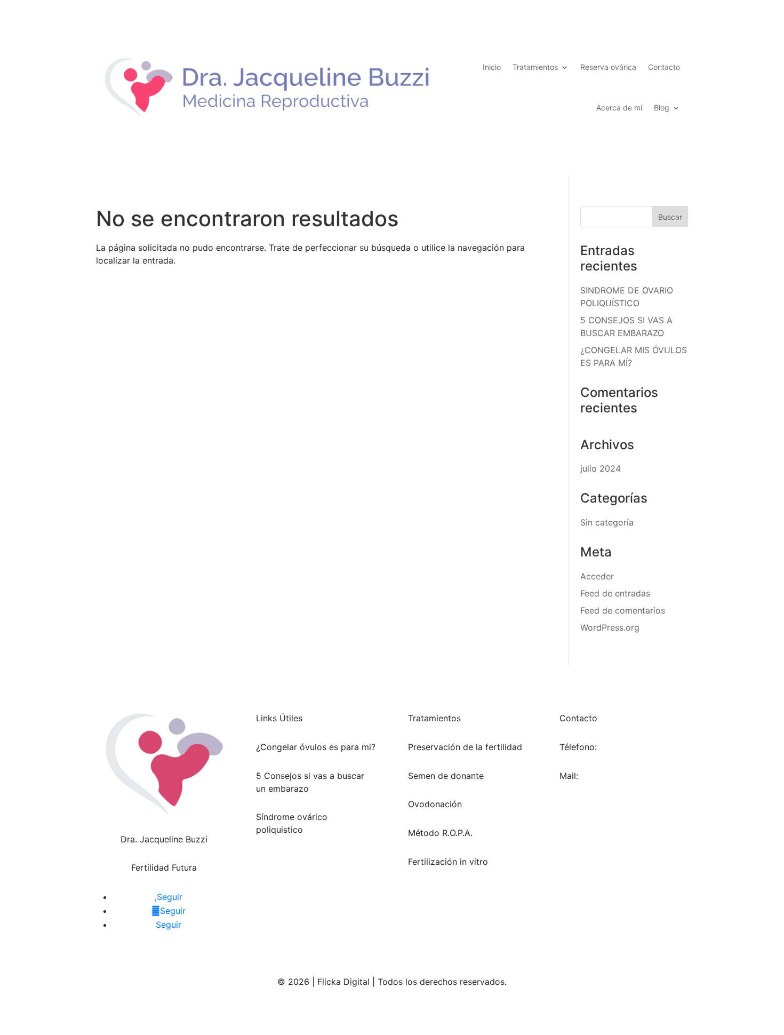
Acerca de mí (619, 107)
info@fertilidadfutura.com (611, 788)
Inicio (492, 66)
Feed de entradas (615, 593)
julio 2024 (600, 468)
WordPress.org (609, 627)
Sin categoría (607, 522)
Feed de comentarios (622, 610)
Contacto (664, 66)
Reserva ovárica (608, 66)
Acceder (597, 576)
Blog (661, 107)
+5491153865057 (635, 747)
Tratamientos (535, 66)
